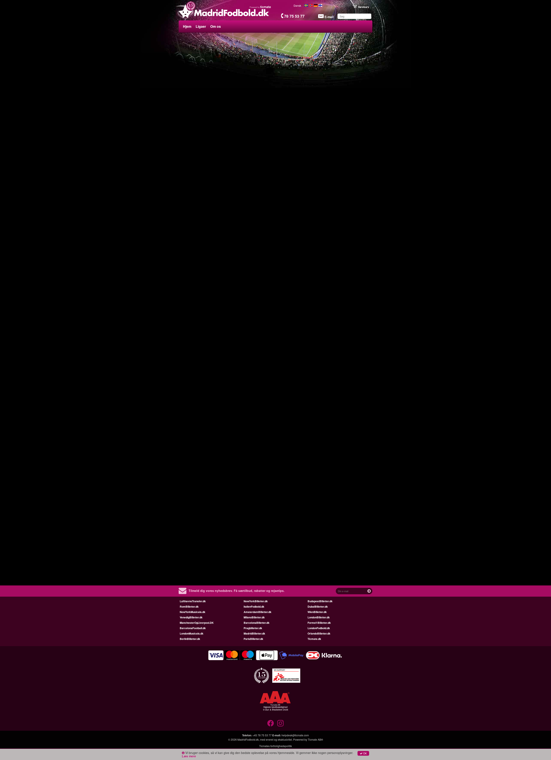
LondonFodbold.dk (319, 628)
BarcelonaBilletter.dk (256, 623)
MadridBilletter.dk (254, 633)
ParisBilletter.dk (253, 639)
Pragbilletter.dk (253, 628)
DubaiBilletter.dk (318, 606)
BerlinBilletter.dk (190, 639)
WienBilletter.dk (317, 612)
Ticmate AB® (315, 739)
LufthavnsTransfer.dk (193, 601)
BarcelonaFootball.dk (193, 628)
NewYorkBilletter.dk (256, 601)
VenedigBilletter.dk (191, 617)
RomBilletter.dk (189, 606)
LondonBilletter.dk (319, 617)
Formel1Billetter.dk (319, 623)
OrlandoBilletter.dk (319, 633)
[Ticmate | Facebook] (270, 723)
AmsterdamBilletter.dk (257, 612)
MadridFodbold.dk (248, 739)
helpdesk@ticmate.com (295, 735)
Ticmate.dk (314, 639)
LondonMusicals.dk (191, 633)
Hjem (187, 26)
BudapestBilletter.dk (320, 601)
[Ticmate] (260, 7)
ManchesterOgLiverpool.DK (197, 623)
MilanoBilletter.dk (254, 617)
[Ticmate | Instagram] (280, 723)
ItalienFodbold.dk (254, 606)
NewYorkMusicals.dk (192, 612)
